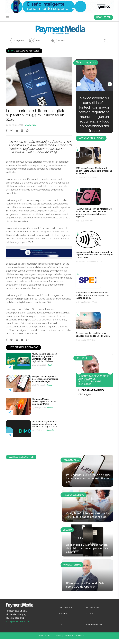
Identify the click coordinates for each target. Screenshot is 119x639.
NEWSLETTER (103, 17)
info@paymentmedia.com (18, 621)
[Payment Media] (60, 26)
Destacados (22, 51)
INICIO (11, 51)
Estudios (34, 51)
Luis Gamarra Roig (91, 390)
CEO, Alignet (84, 394)
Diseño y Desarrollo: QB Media (69, 635)
